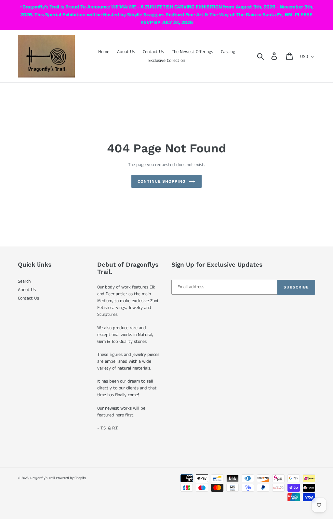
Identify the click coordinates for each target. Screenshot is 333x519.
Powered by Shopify (71, 478)
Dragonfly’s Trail (42, 478)
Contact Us (28, 298)
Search (24, 281)
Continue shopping (162, 181)
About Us (27, 290)
